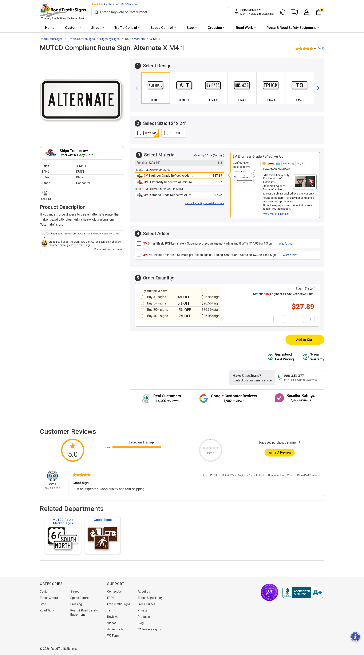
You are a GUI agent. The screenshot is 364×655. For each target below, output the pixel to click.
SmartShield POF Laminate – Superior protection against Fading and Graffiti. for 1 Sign (207, 243)
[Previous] (138, 88)
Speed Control (162, 28)
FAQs (110, 597)
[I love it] (217, 448)
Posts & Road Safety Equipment (291, 28)
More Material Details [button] (276, 213)
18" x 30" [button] (177, 133)
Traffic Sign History (150, 597)
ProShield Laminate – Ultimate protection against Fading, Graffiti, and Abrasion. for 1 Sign (209, 255)
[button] (294, 12)
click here (116, 249)
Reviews (112, 616)
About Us (144, 591)
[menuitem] (50, 27)
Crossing (215, 28)
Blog (141, 623)
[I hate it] (204, 448)
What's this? (286, 243)
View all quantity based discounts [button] (204, 203)
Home (49, 28)
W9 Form (113, 635)
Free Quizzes (146, 604)
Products (144, 616)
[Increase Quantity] (310, 319)
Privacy (142, 610)
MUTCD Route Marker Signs (63, 521)
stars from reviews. (121, 4)
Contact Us (114, 591)
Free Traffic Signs (118, 604)
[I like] (214, 448)
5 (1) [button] (321, 48)
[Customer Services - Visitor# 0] (282, 12)
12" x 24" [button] (150, 133)
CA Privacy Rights (149, 629)
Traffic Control (125, 28)
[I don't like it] (207, 448)
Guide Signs (103, 520)
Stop (190, 28)
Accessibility (115, 629)
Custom (71, 28)
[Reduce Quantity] (277, 319)
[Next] (316, 88)
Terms (111, 610)
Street (95, 28)
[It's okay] (210, 448)
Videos (111, 623)
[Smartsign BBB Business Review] (302, 592)
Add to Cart (304, 340)
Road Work (244, 28)
